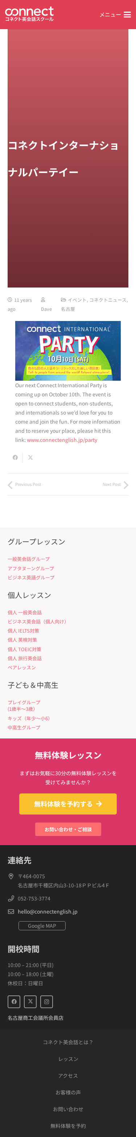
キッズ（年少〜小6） (30, 718)
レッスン (68, 1058)
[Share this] (15, 457)
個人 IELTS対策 (23, 630)
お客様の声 (68, 1092)
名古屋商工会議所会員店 (35, 1017)
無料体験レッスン (68, 755)
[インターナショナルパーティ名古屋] (68, 351)
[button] (115, 14)
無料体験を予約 (68, 1125)
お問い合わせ (68, 1109)
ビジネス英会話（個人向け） (38, 621)
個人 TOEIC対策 (24, 649)
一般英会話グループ (29, 558)
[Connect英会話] (29, 15)
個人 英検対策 (22, 639)
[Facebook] (14, 1001)
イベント (77, 299)
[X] (30, 1001)
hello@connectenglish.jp (48, 911)
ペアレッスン (22, 667)
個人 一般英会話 (25, 612)
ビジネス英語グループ (31, 577)
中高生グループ (24, 727)
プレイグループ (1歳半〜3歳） (24, 705)
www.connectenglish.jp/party (62, 439)
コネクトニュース (108, 299)
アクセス (68, 1075)
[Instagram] (46, 1001)
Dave (46, 308)
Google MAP (42, 925)
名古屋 (68, 308)
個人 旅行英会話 (25, 658)
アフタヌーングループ (31, 568)
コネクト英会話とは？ (68, 1042)
